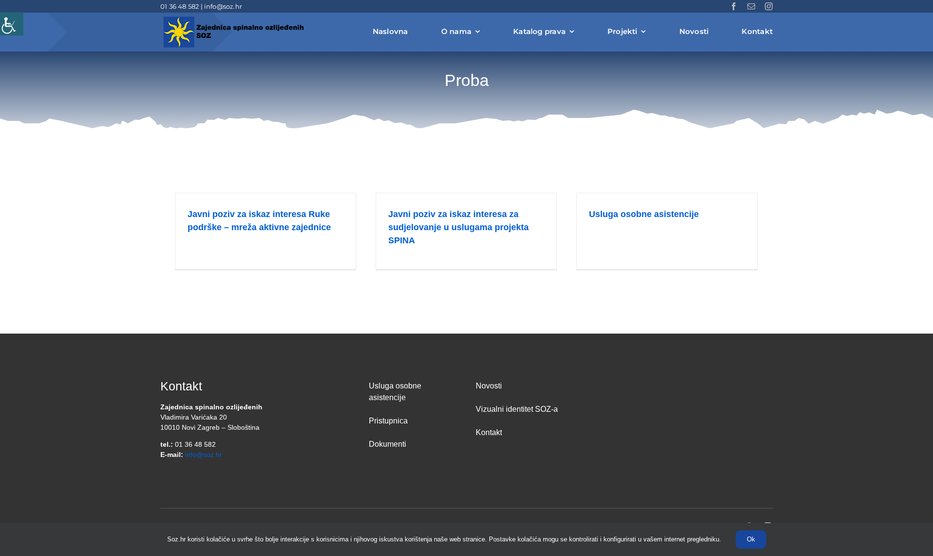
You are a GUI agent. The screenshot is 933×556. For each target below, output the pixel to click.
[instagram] (769, 6)
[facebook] (734, 6)
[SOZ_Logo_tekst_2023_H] (233, 18)
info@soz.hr (223, 6)
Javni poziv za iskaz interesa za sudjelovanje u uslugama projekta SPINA (458, 227)
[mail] (751, 6)
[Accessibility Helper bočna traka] (11, 23)
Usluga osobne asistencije (644, 214)
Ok (751, 539)
